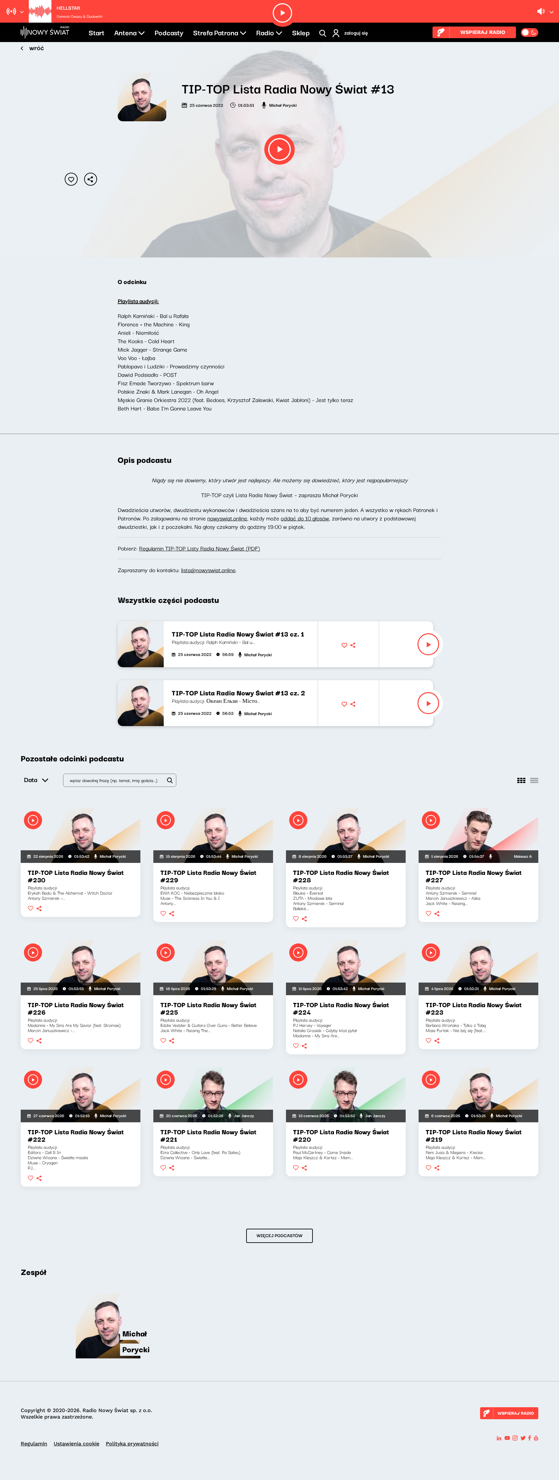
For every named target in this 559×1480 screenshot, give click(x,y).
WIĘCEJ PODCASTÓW (279, 1235)
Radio (265, 32)
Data (30, 779)
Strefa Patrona (215, 32)
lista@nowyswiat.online (208, 569)
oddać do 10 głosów (305, 518)
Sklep (301, 32)
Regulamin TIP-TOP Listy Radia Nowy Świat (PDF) (199, 548)
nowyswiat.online (227, 518)
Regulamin (34, 1444)
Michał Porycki (283, 105)
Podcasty (169, 32)
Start (96, 32)
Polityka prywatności (132, 1444)
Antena (125, 32)
